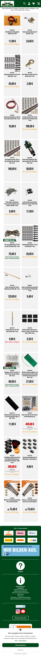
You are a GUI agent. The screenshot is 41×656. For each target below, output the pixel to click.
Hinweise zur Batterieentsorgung (20, 597)
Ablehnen (20, 650)
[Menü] (38, 4)
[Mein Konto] (29, 4)
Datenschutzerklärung (20, 591)
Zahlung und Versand (20, 589)
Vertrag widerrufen (21, 618)
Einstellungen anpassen (20, 653)
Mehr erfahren (22, 640)
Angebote (20, 588)
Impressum (20, 594)
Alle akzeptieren (20, 645)
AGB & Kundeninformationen (20, 592)
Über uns (20, 595)
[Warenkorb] (34, 4)
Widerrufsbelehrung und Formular (20, 599)
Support (20, 571)
